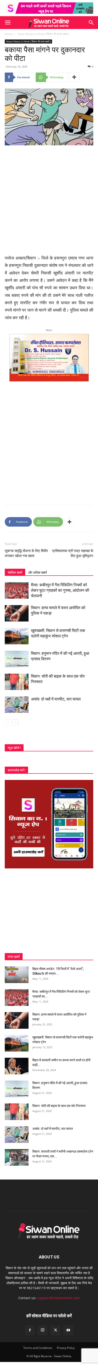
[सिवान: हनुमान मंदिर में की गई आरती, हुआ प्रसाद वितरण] (17, 659)
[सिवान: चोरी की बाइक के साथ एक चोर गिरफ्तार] (17, 682)
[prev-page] (8, 722)
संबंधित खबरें (15, 572)
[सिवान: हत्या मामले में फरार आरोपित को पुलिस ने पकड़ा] (17, 613)
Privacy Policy (66, 1348)
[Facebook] (29, 1330)
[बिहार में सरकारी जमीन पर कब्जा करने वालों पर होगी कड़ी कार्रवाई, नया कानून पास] (17, 1066)
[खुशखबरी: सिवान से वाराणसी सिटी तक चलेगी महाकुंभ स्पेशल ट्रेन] (17, 636)
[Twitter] (55, 1330)
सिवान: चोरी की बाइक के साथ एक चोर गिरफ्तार (59, 1106)
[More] (74, 77)
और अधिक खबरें (37, 572)
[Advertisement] (49, 201)
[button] (7, 22)
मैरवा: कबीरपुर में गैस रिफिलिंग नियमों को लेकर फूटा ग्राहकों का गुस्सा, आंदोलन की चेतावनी (60, 590)
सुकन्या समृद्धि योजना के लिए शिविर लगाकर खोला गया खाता (26, 553)
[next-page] (15, 722)
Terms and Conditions (37, 1348)
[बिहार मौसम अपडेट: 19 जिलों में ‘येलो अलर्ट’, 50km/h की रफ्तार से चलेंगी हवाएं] (17, 974)
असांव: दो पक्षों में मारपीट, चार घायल (56, 699)
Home (9, 34)
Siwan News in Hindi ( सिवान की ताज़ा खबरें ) (43, 34)
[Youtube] (68, 1330)
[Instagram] (42, 1330)
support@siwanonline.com (58, 1298)
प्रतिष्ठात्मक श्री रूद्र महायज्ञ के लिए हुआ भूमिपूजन (72, 553)
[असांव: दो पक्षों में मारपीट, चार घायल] (17, 704)
